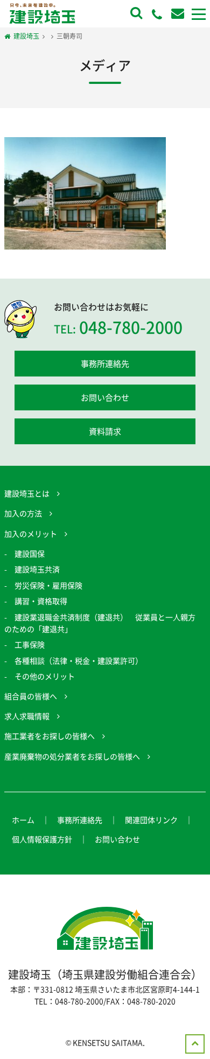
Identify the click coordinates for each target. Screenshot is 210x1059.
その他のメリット (45, 676)
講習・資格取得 (41, 600)
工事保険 (30, 644)
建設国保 (30, 553)
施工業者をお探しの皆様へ (49, 735)
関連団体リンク (151, 819)
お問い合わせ (105, 397)
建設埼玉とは (27, 493)
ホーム (23, 819)
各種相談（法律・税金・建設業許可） (79, 660)
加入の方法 (23, 513)
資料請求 (105, 431)
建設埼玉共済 (37, 569)
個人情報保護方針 (42, 839)
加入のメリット (30, 533)
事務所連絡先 (105, 363)
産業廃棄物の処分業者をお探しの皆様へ (72, 756)
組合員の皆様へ (30, 696)
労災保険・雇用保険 (48, 585)
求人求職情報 (27, 715)
